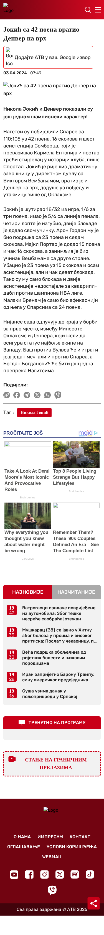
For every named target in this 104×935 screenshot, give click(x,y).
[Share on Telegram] (27, 395)
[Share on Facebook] (16, 395)
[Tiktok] (90, 874)
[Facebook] (29, 874)
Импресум (50, 836)
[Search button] (88, 10)
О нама (22, 836)
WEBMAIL (52, 856)
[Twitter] (59, 874)
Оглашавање (23, 846)
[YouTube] (14, 874)
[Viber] (52, 890)
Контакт (80, 836)
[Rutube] (74, 874)
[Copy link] (6, 395)
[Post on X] (37, 395)
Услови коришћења (72, 846)
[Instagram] (44, 874)
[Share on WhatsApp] (47, 395)
